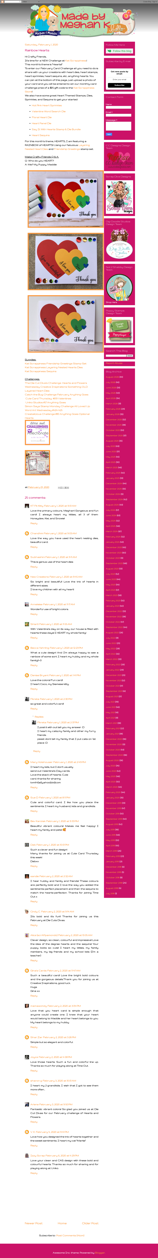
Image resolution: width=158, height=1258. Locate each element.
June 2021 (110, 707)
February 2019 (113, 856)
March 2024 (112, 531)
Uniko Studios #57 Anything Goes (45, 402)
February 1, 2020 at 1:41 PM (65, 675)
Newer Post (33, 1223)
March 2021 (111, 723)
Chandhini (36, 533)
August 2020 (112, 760)
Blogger (100, 1252)
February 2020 (113, 792)
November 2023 (114, 552)
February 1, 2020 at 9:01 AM (60, 505)
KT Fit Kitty (36, 505)
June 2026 (111, 387)
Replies (39, 716)
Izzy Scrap (37, 1155)
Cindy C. (35, 911)
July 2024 (110, 510)
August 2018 (112, 888)
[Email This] (59, 488)
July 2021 (110, 702)
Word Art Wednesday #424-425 (43, 410)
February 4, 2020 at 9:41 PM (52, 1132)
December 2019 (113, 803)
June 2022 (111, 643)
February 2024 (113, 537)
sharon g (36, 1080)
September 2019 (114, 819)
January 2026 (113, 414)
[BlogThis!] (61, 488)
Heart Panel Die (41, 123)
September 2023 (114, 563)
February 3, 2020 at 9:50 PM (55, 1104)
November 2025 (114, 425)
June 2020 (111, 771)
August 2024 (112, 505)
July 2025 (110, 446)
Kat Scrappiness (75, 60)
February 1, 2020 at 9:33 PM (62, 821)
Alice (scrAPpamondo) (44, 935)
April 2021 (110, 718)
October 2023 (113, 558)
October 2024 (113, 494)
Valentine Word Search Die (49, 111)
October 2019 (112, 813)
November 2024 (114, 489)
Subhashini (37, 557)
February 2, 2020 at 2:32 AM (56, 876)
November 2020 (114, 744)
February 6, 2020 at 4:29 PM (62, 1155)
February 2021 (113, 728)
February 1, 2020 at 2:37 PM (63, 722)
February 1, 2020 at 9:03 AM (60, 533)
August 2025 (112, 441)
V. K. (32, 1132)
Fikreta (34, 699)
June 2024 (111, 515)
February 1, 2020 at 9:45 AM (66, 576)
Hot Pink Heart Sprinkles (47, 105)
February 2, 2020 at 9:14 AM (57, 911)
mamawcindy (38, 1005)
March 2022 (112, 659)
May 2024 (111, 521)
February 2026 (113, 409)
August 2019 (112, 824)
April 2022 (111, 654)
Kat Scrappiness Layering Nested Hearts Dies (54, 367)
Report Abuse (114, 363)
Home (62, 1223)
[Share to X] (63, 488)
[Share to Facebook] (66, 488)
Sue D (34, 797)
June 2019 (111, 835)
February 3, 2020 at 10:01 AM (59, 1080)
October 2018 (112, 877)
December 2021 (113, 675)
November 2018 (113, 872)
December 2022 (114, 611)
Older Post (90, 1223)
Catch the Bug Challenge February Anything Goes (57, 394)
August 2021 (112, 696)
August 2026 (112, 377)
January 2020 (113, 797)
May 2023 (110, 584)
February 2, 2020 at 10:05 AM (75, 935)
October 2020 (113, 750)
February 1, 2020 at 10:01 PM (52, 844)
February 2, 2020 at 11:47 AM (63, 970)
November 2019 (113, 808)
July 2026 (110, 382)
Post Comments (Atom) (70, 1235)
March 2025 (112, 467)
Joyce (34, 1057)
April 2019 (110, 845)
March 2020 (112, 787)
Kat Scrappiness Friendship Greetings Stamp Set (55, 363)
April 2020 (111, 781)
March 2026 (112, 403)
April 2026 (111, 398)
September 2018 (114, 883)
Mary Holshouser (41, 762)
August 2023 (112, 568)
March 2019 (111, 851)
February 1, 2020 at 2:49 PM (69, 762)
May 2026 (111, 393)
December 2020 (114, 739)
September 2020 (114, 755)
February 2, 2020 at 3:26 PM (59, 1037)
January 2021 (112, 734)
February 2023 (113, 600)
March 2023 (112, 595)
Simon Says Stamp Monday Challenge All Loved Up (57, 406)
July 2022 (110, 638)
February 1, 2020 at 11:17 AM (59, 604)
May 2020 (111, 776)
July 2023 (110, 574)
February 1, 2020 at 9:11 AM (61, 557)
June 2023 (111, 579)
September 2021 (114, 691)
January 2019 (112, 861)
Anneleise (36, 604)
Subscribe (119, 85)
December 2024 (114, 483)
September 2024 (114, 499)
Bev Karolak (38, 821)
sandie (34, 876)
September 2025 (114, 435)
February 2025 (113, 473)
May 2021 (110, 712)
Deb (33, 844)
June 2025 (111, 451)
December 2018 (113, 867)
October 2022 (113, 622)
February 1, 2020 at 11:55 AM (55, 624)
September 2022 (114, 627)
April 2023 (110, 590)
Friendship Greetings (67, 149)
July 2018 (110, 893)
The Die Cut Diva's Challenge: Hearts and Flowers (56, 383)
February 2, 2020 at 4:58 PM (55, 1057)
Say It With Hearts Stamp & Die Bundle (56, 129)
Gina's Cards (38, 970)
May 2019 (110, 840)
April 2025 (110, 462)
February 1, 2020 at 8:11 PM (54, 797)
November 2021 (113, 680)
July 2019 (110, 829)
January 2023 (112, 606)
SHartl (34, 624)
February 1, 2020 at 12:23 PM (66, 647)
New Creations (39, 576)
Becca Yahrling (39, 647)
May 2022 (111, 648)
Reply (33, 523)
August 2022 (112, 632)
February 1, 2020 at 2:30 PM (56, 699)
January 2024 (113, 542)
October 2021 (112, 686)
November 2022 (114, 616)
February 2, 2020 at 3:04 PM (64, 1005)
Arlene (34, 1104)
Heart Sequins (41, 135)
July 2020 (110, 766)
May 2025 (110, 457)
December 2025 (114, 419)
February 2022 (113, 664)
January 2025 (112, 478)
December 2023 (114, 547)
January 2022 (112, 670)
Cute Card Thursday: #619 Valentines (48, 398)
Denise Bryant (39, 675)
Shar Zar (36, 1037)
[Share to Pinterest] (68, 488)
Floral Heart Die (42, 117)
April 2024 (111, 526)
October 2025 (113, 430)
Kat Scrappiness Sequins (40, 371)
